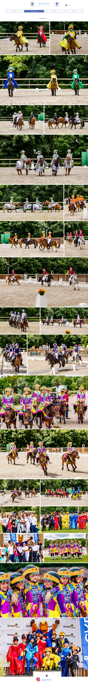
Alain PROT (44, 3)
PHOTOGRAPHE (44, 6)
